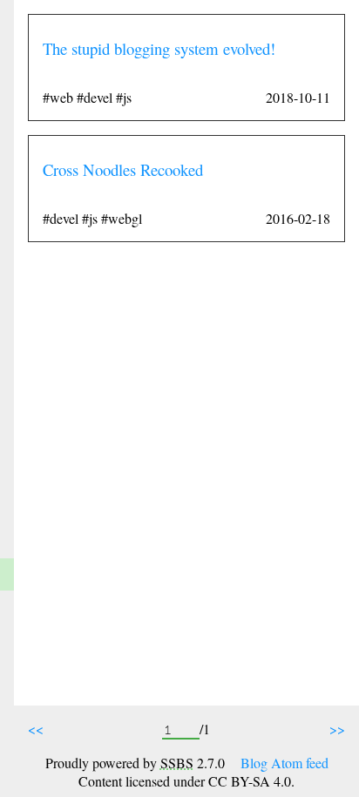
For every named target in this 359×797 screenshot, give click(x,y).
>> (337, 728)
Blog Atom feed (284, 762)
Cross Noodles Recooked (123, 169)
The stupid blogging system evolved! (159, 48)
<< (36, 728)
